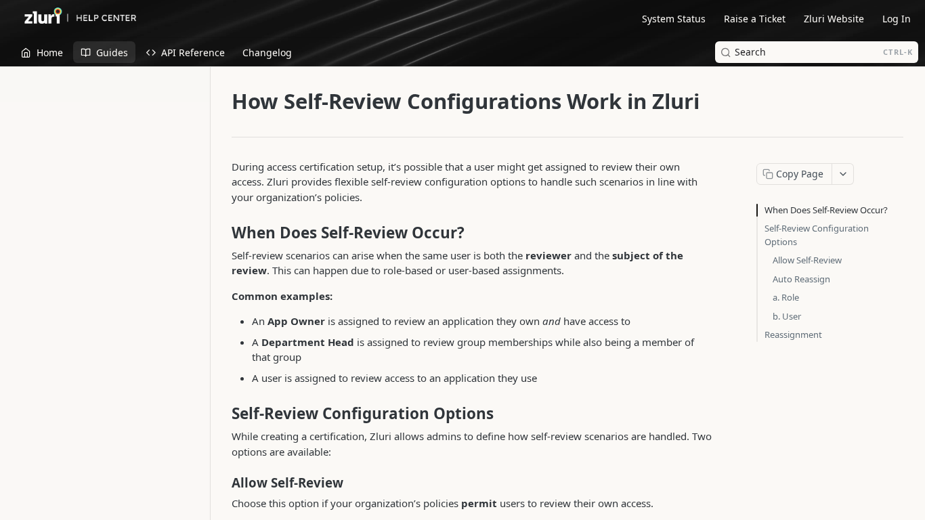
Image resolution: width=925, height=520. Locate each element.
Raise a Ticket (755, 18)
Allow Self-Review (807, 260)
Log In (896, 18)
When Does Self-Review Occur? (826, 210)
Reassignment (793, 334)
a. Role (786, 297)
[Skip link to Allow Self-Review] (222, 483)
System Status (674, 18)
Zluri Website (834, 18)
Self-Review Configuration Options (817, 235)
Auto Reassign (801, 279)
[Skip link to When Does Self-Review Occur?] (222, 233)
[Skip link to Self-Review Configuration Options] (222, 414)
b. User (787, 316)
